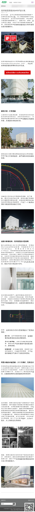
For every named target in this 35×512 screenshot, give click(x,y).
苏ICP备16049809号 (19, 510)
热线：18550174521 (15, 2)
